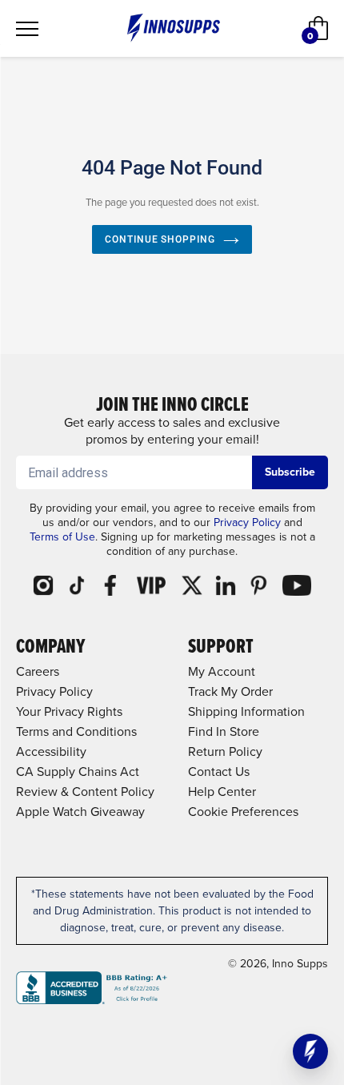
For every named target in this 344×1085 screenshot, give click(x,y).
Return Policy (225, 751)
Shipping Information (246, 711)
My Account (221, 671)
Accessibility (51, 751)
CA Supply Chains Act (77, 771)
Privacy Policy (247, 522)
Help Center (222, 791)
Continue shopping (160, 239)
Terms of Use (62, 536)
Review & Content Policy (85, 791)
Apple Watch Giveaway (80, 811)
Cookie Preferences (243, 811)
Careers (37, 671)
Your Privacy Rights (69, 711)
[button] (310, 1051)
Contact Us (219, 771)
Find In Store (223, 731)
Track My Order (230, 691)
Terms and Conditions (76, 731)
